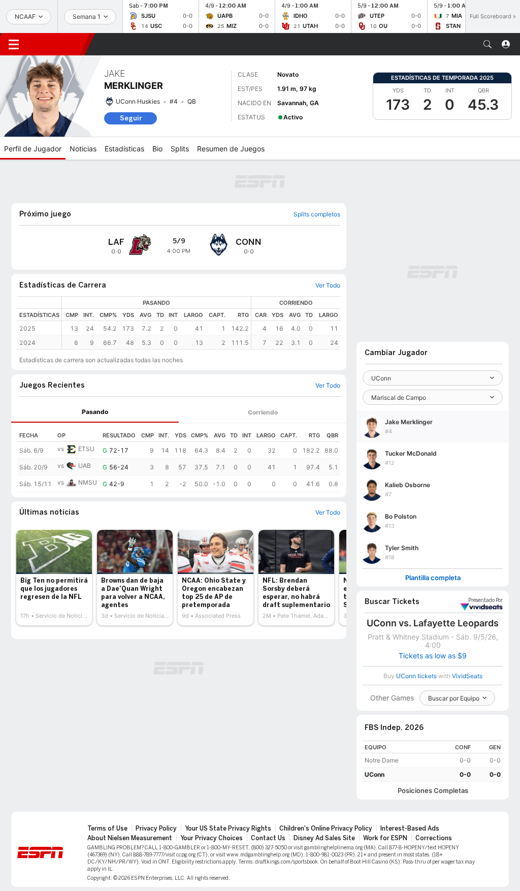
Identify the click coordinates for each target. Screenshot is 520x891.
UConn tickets (416, 676)
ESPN (58, 44)
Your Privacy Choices (211, 838)
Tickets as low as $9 (433, 656)
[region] (201, 322)
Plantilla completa (433, 578)
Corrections (433, 838)
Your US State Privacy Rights (228, 828)
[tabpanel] (178, 457)
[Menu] (13, 44)
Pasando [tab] (95, 412)
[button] (487, 44)
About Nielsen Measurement (129, 838)
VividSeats (485, 600)
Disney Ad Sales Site (324, 838)
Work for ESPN (385, 838)
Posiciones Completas (433, 790)
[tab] (95, 412)
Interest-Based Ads (409, 828)
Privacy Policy (156, 828)
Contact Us (268, 838)
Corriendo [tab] (263, 412)
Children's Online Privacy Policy (325, 828)
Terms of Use (107, 828)
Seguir (131, 118)
